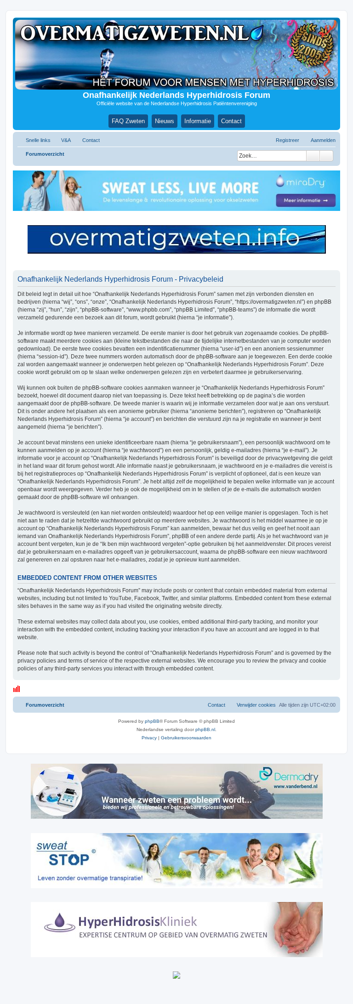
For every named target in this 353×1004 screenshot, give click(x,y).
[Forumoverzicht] (176, 55)
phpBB (152, 721)
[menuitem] (62, 140)
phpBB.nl (205, 729)
